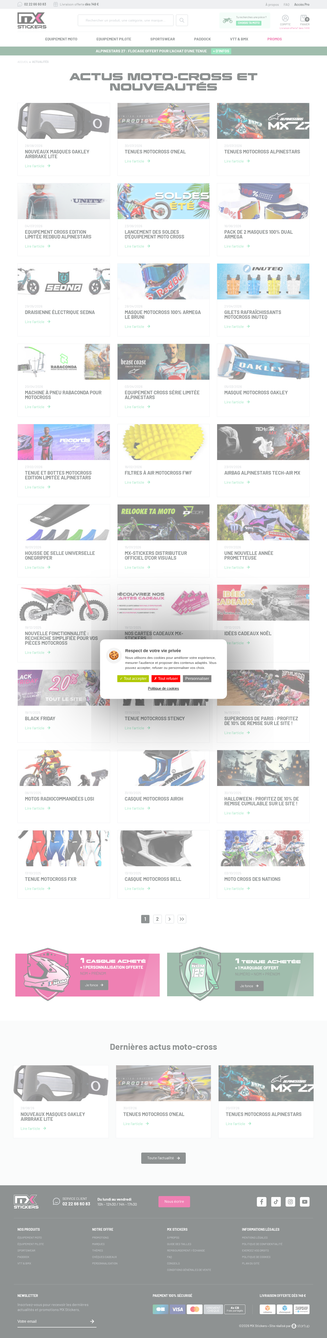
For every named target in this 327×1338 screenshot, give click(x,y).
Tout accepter (135, 679)
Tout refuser (167, 679)
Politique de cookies (163, 688)
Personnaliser (197, 679)
